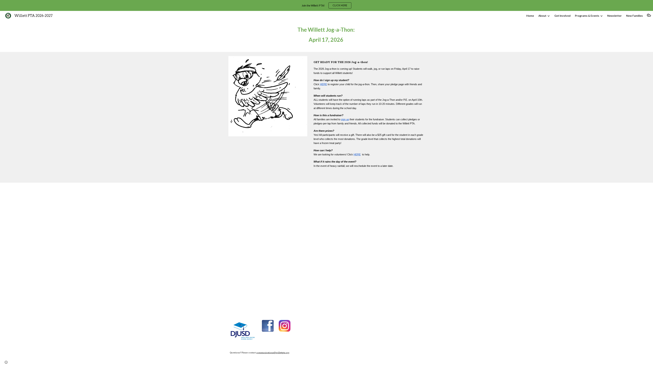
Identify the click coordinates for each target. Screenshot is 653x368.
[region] (326, 5)
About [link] (542, 15)
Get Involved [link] (562, 15)
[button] (649, 16)
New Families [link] (634, 15)
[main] (326, 36)
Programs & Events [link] (587, 15)
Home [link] (530, 15)
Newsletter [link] (614, 15)
